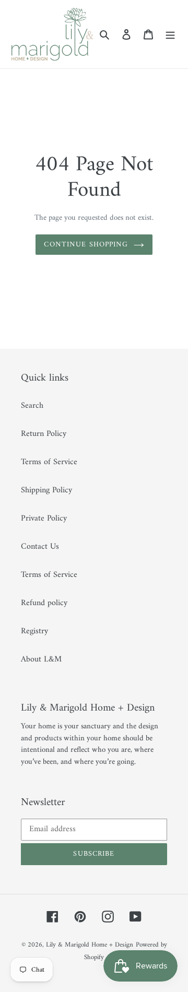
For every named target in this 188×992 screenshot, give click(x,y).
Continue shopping (86, 244)
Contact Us (40, 546)
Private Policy (44, 518)
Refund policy (44, 603)
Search (32, 405)
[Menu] (170, 33)
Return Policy (43, 434)
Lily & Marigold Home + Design (89, 945)
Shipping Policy (46, 490)
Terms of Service (49, 462)
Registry (34, 631)
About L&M (41, 659)
